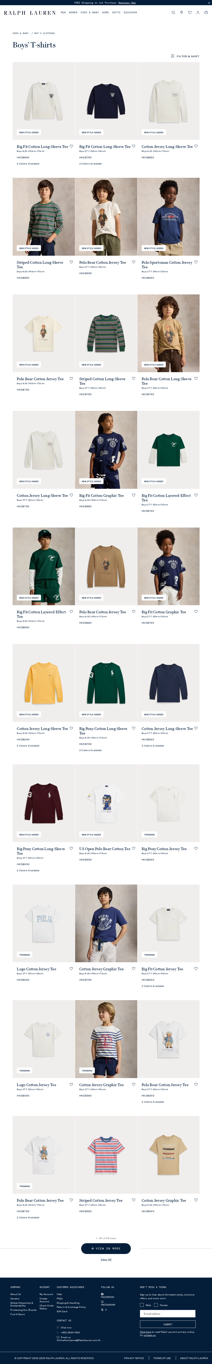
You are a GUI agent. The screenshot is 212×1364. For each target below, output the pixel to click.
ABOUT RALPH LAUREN (194, 1358)
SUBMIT (168, 1324)
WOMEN (73, 12)
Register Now (127, 2)
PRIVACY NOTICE (134, 1358)
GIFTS (116, 12)
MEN (63, 12)
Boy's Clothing (44, 33)
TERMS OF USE (162, 1358)
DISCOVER (130, 12)
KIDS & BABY (90, 12)
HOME (105, 12)
